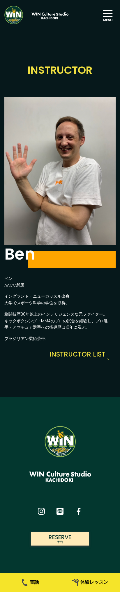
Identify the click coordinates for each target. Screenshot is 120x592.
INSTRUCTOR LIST (77, 354)
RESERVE (60, 538)
